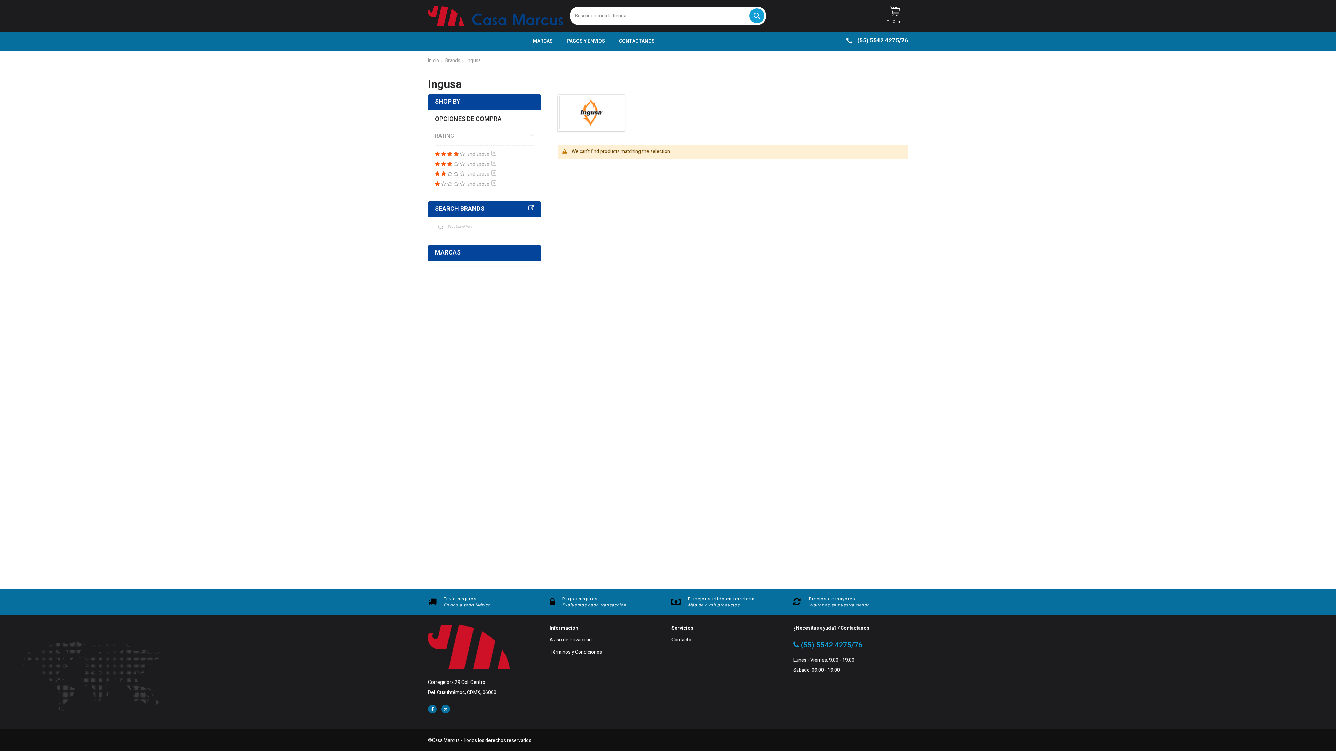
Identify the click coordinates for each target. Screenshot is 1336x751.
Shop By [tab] (447, 101)
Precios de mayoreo (832, 599)
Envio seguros (460, 599)
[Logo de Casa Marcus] (495, 16)
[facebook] (432, 709)
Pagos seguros (580, 599)
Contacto (681, 640)
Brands (452, 60)
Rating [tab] (444, 136)
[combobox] (668, 15)
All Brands (531, 208)
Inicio (433, 60)
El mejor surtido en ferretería (721, 599)
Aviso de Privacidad (571, 640)
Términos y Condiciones (576, 652)
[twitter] (445, 709)
